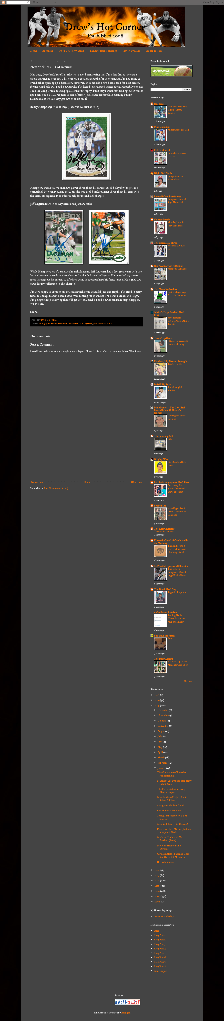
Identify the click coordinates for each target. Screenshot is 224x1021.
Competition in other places (175, 178)
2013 (157, 875)
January (162, 768)
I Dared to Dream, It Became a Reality (178, 342)
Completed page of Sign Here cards (177, 201)
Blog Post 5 (160, 953)
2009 (157, 896)
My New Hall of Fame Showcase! (169, 847)
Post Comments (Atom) (56, 488)
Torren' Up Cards (163, 338)
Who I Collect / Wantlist (71, 50)
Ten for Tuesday (153, 50)
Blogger (125, 1012)
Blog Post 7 (160, 962)
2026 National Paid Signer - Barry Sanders (177, 110)
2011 (157, 885)
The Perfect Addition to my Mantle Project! (171, 790)
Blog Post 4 (160, 948)
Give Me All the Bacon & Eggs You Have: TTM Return (173, 855)
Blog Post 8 (160, 966)
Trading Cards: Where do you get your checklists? (176, 618)
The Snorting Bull (163, 436)
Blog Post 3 (159, 944)
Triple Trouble (175, 364)
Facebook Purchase (177, 268)
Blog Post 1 (159, 935)
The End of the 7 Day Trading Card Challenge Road (176, 549)
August (161, 731)
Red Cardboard (162, 150)
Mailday (102, 323)
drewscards (74, 323)
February (163, 762)
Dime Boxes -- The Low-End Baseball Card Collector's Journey (169, 410)
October (162, 720)
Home (33, 50)
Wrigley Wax (161, 459)
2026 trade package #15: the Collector (177, 293)
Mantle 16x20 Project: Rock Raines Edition (171, 799)
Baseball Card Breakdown (167, 196)
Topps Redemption (177, 592)
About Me (47, 50)
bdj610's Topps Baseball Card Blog (169, 314)
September (163, 726)
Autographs (44, 323)
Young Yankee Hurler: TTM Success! (172, 817)
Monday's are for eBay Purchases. (176, 224)
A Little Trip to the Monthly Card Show (178, 663)
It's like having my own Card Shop (171, 482)
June (160, 741)
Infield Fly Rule (162, 384)
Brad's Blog (160, 505)
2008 (157, 901)
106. (170, 438)
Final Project (160, 971)
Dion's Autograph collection (168, 266)
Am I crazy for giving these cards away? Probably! (176, 488)
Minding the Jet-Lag (178, 129)
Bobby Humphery (59, 323)
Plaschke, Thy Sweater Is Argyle (170, 361)
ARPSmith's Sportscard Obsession (171, 566)
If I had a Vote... (165, 862)
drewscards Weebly (164, 916)
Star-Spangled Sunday (175, 389)
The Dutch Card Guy (165, 589)
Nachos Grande (162, 219)
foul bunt (158, 103)
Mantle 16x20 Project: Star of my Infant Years (174, 782)
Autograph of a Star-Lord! (170, 805)
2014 (157, 870)
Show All (188, 681)
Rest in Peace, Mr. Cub (169, 810)
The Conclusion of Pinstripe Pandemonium (171, 774)
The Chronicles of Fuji (165, 242)
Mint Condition (162, 127)
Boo (170, 638)
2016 (157, 700)
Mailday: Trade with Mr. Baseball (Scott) (170, 839)
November (163, 715)
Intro (156, 930)
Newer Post (37, 482)
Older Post (136, 482)
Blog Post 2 (160, 939)
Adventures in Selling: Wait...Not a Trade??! (178, 321)
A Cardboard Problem (165, 612)
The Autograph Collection (103, 50)
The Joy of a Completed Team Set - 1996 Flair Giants (178, 572)
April (160, 752)
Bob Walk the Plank (164, 635)
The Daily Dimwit (163, 658)
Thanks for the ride (163, 531)
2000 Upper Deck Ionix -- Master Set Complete (177, 512)
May (160, 747)
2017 (157, 695)
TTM (109, 323)
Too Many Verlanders (165, 289)
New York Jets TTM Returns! (172, 824)
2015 (157, 705)
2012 (157, 880)
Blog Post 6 (160, 957)
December (163, 710)
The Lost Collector (164, 528)
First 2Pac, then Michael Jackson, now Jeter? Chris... (174, 830)
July (160, 736)
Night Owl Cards (163, 173)
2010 (157, 891)
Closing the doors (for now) (176, 417)
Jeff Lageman (86, 323)
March (161, 757)
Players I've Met (131, 50)
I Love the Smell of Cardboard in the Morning (171, 542)
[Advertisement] (86, 452)
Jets (95, 323)
